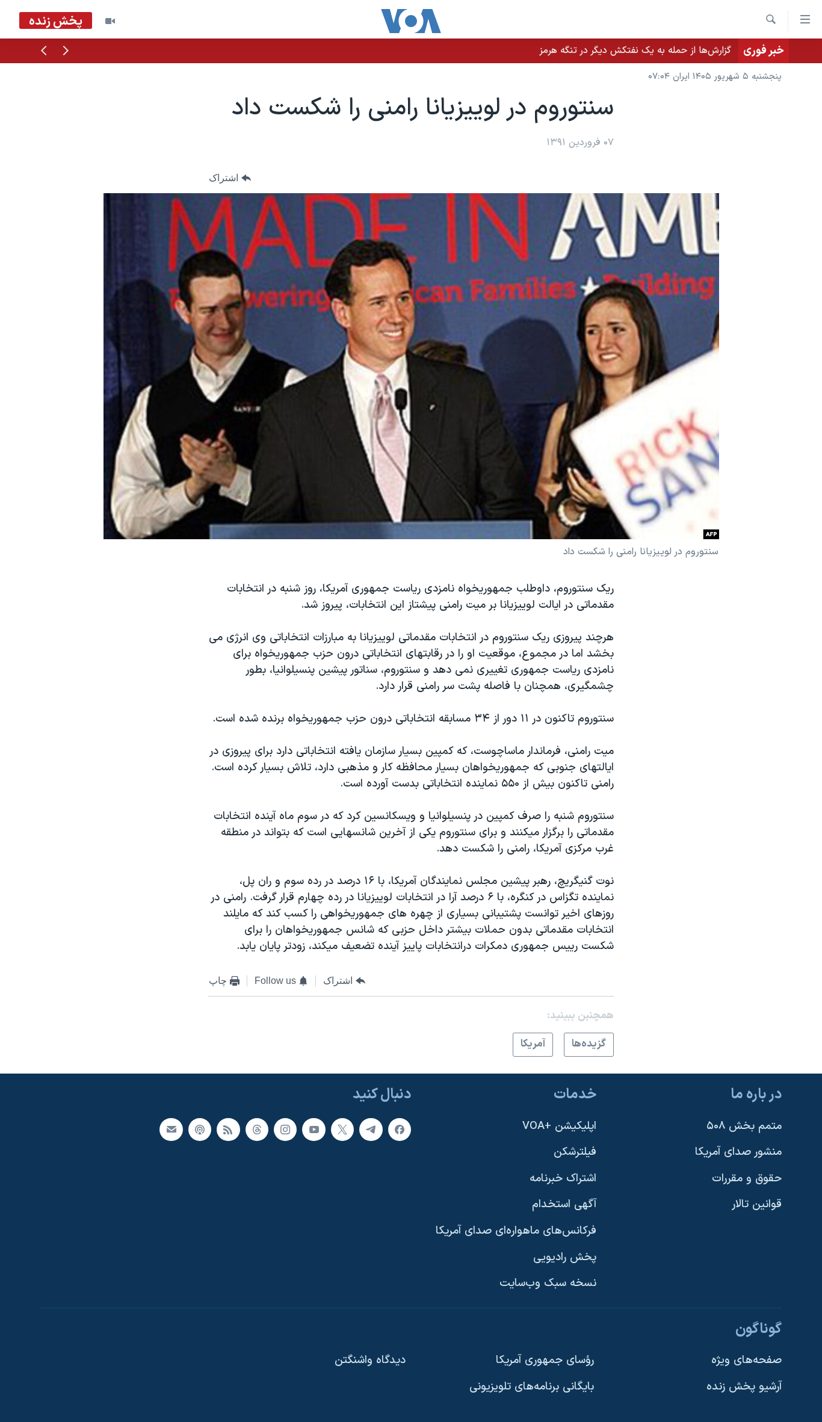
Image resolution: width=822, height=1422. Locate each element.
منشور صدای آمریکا (738, 1152)
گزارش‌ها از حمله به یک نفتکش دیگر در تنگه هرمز (635, 50)
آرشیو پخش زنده (744, 1387)
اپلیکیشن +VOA (559, 1126)
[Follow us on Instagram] (285, 1129)
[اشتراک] (170, 1129)
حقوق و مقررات (747, 1178)
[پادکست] (199, 1129)
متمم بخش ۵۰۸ (744, 1126)
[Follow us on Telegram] (370, 1129)
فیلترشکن (575, 1152)
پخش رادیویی (564, 1257)
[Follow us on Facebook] (399, 1129)
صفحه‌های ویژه (746, 1360)
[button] (65, 52)
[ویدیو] (110, 21)
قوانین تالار (757, 1204)
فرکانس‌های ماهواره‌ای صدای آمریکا (516, 1231)
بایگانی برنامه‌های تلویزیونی (531, 1387)
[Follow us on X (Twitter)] (342, 1129)
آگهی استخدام (564, 1204)
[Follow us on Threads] (257, 1129)
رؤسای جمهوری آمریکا (545, 1360)
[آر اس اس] (228, 1129)
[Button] (230, 178)
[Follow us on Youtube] (313, 1129)
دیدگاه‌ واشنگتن (370, 1360)
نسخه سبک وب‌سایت (547, 1283)
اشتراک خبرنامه (563, 1178)
